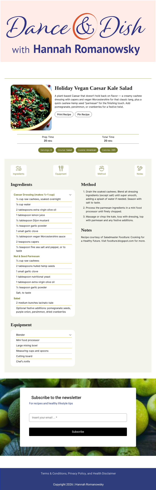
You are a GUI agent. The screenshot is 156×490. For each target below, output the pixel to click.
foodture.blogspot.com (120, 240)
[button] (70, 194)
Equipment (60, 173)
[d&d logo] (75, 32)
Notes (140, 173)
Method (102, 173)
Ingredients (18, 173)
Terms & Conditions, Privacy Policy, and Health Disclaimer (78, 473)
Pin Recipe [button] (83, 114)
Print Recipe (64, 114)
